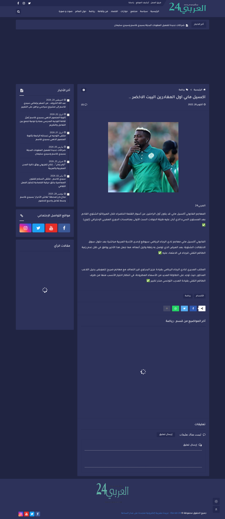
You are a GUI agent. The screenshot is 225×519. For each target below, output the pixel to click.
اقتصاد (114, 11)
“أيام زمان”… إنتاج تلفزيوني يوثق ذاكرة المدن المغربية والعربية (44, 167)
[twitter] (29, 3)
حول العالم (80, 11)
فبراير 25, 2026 (56, 161)
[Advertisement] (112, 56)
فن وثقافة (103, 11)
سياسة (144, 11)
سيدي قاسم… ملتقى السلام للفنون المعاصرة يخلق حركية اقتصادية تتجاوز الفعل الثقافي (43, 183)
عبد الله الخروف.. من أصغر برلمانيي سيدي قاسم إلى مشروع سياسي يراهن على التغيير (43, 105)
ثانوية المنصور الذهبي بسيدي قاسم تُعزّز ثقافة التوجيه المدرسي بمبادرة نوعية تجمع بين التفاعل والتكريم (43, 121)
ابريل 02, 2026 (56, 114)
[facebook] (18, 3)
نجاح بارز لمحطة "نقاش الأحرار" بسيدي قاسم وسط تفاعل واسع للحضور (43, 199)
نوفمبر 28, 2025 (55, 193)
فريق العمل (156, 3)
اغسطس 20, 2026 (54, 99)
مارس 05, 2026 (56, 146)
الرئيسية (154, 11)
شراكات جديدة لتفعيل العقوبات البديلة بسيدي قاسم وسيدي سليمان (149, 24)
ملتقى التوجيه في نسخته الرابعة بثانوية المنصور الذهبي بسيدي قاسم (46, 138)
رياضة (92, 11)
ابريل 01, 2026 (56, 132)
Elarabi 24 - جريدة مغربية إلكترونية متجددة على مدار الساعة (151, 513)
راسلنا (131, 3)
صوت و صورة (66, 11)
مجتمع (133, 11)
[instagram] (23, 3)
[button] (193, 308)
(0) (83, 105)
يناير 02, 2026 (56, 175)
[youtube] (51, 228)
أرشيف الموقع (142, 3)
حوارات (124, 11)
